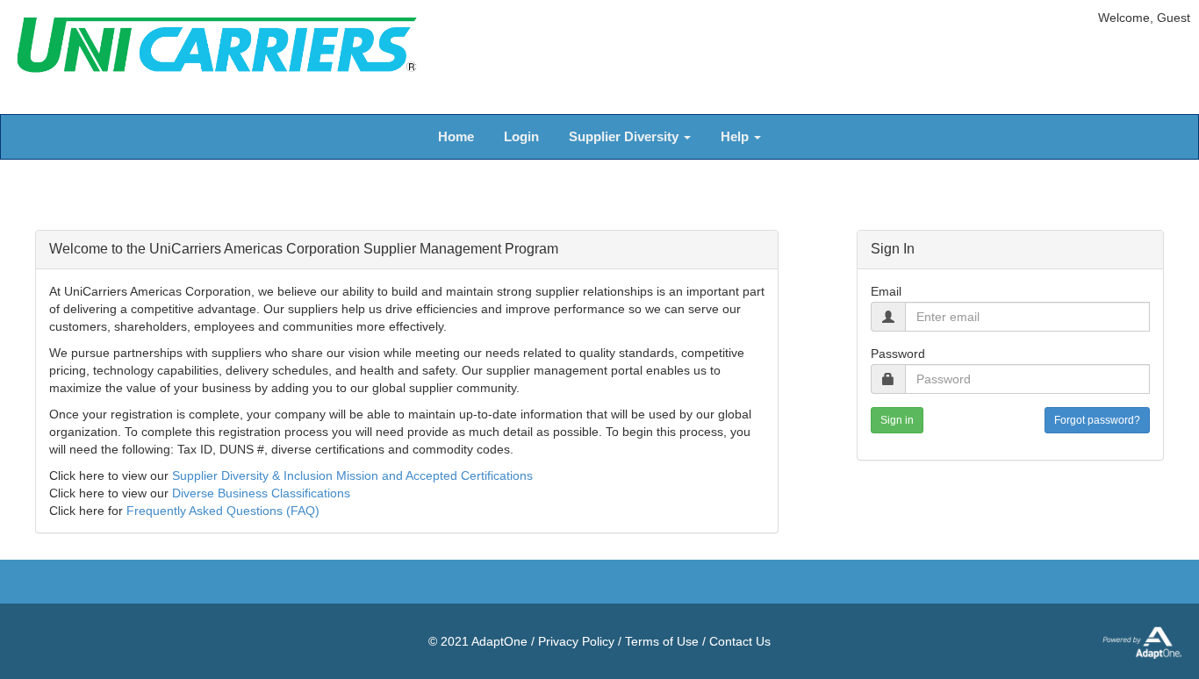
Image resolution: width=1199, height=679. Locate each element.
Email (886, 291)
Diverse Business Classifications (261, 493)
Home (456, 136)
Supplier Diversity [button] (625, 136)
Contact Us (740, 641)
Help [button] (736, 136)
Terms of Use (662, 641)
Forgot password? (1097, 420)
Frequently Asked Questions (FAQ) (222, 511)
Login (521, 136)
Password (898, 354)
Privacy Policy (576, 641)
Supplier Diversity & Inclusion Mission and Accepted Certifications (352, 475)
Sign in (897, 420)
